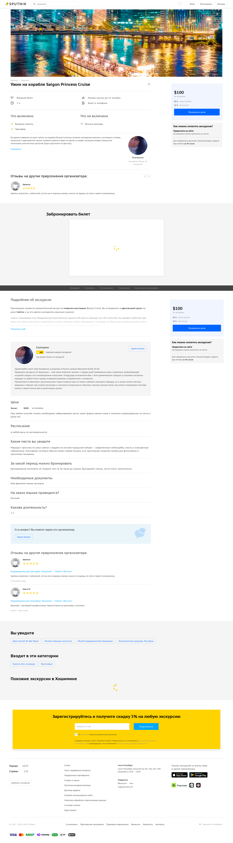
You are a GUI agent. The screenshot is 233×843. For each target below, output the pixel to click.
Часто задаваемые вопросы (77, 770)
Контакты (160, 824)
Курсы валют (70, 810)
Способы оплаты (72, 805)
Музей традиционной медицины (95, 641)
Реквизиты (148, 824)
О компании (72, 824)
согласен (84, 734)
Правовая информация (117, 824)
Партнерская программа (92, 824)
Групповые (47, 664)
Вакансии (135, 824)
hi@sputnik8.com (125, 787)
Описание (74, 288)
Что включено (106, 288)
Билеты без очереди (24, 664)
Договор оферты (72, 790)
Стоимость (89, 288)
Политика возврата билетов (77, 785)
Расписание (124, 288)
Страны (18, 771)
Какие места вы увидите (146, 288)
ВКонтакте (122, 783)
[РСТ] (198, 785)
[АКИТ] (191, 785)
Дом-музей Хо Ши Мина (26, 641)
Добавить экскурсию (20, 783)
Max (131, 783)
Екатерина (42, 347)
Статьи (67, 765)
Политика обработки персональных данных (85, 800)
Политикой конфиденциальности (132, 743)
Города (18, 765)
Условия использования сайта (78, 795)
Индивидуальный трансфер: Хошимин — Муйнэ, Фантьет (41, 571)
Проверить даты (197, 112)
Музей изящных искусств (58, 641)
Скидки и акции (71, 780)
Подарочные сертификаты (76, 775)
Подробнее (16, 149)
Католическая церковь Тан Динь (136, 641)
